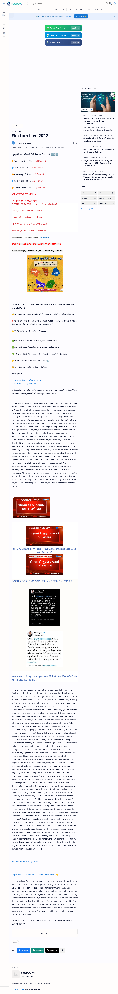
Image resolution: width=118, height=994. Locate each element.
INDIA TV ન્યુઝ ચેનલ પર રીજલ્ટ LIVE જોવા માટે (29, 224)
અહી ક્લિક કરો (40, 161)
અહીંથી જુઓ (44, 237)
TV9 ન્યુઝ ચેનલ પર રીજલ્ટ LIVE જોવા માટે (27, 217)
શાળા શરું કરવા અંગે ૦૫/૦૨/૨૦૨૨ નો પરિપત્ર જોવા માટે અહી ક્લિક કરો (42, 581)
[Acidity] (89, 203)
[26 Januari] (106, 193)
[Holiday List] (96, 157)
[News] (15, 942)
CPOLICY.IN (18, 989)
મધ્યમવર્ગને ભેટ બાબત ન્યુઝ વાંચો (25, 861)
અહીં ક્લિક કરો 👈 (81, 16)
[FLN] (95, 171)
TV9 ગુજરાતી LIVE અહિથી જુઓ (24, 201)
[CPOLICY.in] (24, 143)
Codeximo (111, 989)
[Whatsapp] (15, 983)
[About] (4, 28)
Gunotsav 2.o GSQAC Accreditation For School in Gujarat (98, 150)
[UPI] (104, 115)
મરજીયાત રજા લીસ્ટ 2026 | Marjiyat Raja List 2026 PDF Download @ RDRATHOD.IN (97, 163)
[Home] (4, 11)
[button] (4, 3)
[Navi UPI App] (98, 115)
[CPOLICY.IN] (14, 3)
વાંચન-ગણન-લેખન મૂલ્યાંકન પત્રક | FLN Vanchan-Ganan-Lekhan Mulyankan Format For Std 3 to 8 (99, 177)
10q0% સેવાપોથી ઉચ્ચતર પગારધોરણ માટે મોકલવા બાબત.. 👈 (35, 874)
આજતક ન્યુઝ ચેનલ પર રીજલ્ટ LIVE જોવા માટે (29, 231)
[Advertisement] (63, 66)
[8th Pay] (89, 198)
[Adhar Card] (106, 203)
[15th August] (89, 193)
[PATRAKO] (100, 171)
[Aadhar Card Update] (106, 198)
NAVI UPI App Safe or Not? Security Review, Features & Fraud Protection (98, 121)
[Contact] (4, 32)
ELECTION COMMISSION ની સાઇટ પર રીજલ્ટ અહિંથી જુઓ (34, 204)
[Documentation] (26, 9)
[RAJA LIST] (105, 157)
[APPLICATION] (98, 135)
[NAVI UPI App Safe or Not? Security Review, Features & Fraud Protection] (98, 102)
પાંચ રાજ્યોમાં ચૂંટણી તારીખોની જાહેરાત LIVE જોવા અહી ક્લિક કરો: (37, 251)
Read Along (69, 16)
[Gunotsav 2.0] (96, 146)
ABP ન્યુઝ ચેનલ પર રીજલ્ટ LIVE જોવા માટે (27, 211)
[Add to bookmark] (112, 95)
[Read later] (72, 143)
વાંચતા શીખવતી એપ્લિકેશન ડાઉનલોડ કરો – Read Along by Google (98, 139)
